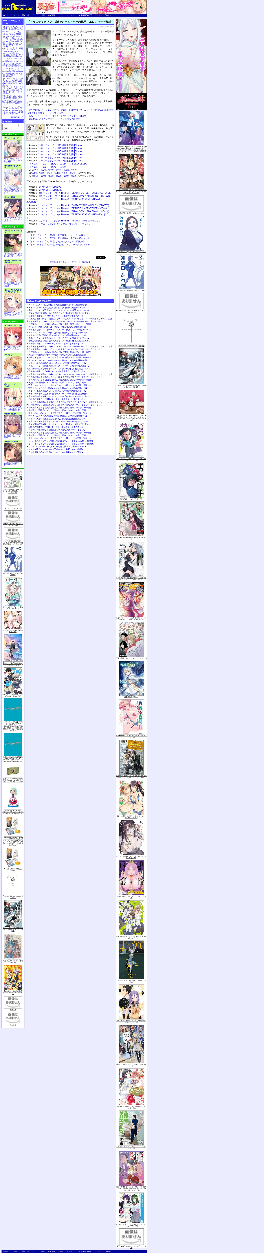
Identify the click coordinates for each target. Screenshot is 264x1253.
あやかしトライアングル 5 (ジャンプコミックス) (13, 608)
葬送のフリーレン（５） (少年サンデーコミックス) (131, 1065)
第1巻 (35, 169)
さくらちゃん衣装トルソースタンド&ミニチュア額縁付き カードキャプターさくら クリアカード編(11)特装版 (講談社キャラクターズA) (131, 417)
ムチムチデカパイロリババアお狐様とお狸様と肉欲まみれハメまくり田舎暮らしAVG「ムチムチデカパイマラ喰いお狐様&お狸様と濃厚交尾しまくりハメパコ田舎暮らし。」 (12, 100)
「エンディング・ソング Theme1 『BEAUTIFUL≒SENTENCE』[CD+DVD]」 (70, 192)
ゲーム (61, 15)
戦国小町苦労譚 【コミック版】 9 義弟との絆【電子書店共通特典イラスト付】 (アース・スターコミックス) (131, 1188)
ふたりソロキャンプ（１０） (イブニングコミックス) (131, 1147)
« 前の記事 (53, 261)
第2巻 (43, 169)
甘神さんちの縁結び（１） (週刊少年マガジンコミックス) (131, 1107)
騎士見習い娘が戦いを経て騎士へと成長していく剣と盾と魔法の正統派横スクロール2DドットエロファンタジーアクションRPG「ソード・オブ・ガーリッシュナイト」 (12, 65)
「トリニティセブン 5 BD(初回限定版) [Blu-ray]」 (57, 157)
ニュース (15, 15)
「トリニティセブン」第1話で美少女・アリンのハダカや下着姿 (59, 244)
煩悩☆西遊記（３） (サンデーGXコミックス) (131, 897)
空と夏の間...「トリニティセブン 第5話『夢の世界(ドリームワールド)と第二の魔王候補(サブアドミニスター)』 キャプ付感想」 (69, 111)
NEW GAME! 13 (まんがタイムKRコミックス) (131, 1247)
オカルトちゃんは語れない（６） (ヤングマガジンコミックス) (131, 459)
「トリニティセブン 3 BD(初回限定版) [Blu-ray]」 (57, 151)
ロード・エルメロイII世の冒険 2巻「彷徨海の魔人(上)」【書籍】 (13, 929)
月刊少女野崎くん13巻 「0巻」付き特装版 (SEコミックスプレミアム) (13, 491)
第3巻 (51, 169)
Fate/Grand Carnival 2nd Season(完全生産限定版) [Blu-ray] (13, 992)
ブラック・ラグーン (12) (13, 508)
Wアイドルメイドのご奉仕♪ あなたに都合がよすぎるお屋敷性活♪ (57, 304)
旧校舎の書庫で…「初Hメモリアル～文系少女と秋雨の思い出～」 (57, 315)
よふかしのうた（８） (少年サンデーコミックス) (131, 981)
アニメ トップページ (70, 261)
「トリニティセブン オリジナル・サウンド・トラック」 (60, 223)
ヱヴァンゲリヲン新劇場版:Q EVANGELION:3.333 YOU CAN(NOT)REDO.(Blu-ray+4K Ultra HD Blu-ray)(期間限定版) (13, 759)
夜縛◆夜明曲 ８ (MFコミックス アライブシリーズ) (131, 736)
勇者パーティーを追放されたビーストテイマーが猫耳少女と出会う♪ (58, 310)
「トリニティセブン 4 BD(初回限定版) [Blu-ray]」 (57, 154)
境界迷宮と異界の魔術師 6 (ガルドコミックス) (131, 538)
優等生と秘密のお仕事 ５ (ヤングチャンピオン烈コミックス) (131, 817)
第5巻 (66, 169)
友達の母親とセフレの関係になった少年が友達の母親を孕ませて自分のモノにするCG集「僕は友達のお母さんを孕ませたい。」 (12, 81)
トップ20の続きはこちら (15, 117)
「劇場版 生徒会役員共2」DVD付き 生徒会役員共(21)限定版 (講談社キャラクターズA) (13, 542)
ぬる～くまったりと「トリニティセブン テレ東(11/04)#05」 (58, 115)
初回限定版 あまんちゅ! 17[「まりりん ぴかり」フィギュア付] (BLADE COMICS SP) (13, 811)
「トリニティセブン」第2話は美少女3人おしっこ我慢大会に (58, 241)
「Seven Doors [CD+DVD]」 (46, 186)
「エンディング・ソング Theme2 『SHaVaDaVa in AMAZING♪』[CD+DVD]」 (71, 195)
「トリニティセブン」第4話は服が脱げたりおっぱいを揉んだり (59, 235)
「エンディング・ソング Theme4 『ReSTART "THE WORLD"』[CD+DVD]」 (70, 205)
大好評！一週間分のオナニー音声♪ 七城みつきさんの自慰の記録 (57, 326)
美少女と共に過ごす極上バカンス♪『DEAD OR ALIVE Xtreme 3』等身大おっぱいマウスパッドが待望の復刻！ (12, 50)
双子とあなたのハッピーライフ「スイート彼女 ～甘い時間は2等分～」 (60, 329)
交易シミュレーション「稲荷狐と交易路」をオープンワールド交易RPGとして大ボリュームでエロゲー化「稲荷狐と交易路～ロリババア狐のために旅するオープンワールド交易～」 (12, 41)
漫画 (43, 15)
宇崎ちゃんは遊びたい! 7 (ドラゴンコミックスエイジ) (13, 695)
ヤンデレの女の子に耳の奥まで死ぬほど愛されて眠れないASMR (57, 446)
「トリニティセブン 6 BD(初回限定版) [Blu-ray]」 (57, 160)
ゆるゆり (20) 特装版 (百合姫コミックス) (13, 631)
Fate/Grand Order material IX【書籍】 (13, 897)
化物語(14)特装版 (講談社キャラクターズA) (13, 524)
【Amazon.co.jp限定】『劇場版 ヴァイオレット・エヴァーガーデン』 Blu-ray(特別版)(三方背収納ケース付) (13, 662)
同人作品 (25, 15)
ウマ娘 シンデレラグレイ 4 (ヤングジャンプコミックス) (131, 311)
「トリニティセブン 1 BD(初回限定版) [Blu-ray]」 (57, 145)
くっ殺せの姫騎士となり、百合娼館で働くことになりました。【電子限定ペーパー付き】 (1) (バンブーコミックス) (131, 191)
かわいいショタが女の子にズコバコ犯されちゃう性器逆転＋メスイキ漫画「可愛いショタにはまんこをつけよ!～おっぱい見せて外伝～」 (12, 110)
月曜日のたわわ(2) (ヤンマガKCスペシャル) (131, 252)
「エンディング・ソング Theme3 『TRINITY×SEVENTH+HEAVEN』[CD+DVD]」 (65, 200)
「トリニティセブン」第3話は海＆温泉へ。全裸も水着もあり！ (59, 238)
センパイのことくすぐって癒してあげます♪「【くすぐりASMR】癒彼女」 (61, 440)
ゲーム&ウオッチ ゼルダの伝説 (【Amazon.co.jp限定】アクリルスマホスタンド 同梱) (13, 780)
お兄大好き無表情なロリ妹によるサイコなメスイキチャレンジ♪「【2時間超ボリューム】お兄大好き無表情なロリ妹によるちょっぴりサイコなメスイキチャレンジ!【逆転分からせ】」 (69, 320)
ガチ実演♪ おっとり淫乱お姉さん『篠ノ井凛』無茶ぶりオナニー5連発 (59, 324)
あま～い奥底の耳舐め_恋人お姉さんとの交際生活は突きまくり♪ (57, 307)
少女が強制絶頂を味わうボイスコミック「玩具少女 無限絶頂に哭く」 (59, 312)
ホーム (6, 15)
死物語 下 (13, 1009)
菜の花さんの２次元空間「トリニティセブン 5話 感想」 (55, 119)
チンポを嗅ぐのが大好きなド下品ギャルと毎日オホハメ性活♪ (55, 449)
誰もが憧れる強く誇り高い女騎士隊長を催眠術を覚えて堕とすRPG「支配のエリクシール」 (12, 57)
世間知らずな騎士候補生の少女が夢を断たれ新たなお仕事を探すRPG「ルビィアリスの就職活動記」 (12, 74)
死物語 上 (13, 1025)
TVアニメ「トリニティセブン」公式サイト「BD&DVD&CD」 (58, 163)
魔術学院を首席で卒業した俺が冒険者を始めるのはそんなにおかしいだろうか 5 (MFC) (131, 776)
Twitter (108, 15)
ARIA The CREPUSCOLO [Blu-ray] (13, 869)
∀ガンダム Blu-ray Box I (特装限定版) (13, 961)
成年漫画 (51, 15)
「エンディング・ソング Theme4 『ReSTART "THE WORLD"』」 (65, 220)
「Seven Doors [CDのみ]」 (46, 189)
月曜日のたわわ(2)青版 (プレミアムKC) (13, 574)
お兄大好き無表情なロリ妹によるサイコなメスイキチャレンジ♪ (56, 429)
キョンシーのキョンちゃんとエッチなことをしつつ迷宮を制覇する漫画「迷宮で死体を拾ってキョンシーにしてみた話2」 (12, 90)
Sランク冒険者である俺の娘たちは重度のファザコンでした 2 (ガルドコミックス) (131, 578)
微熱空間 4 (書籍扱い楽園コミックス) (131, 213)
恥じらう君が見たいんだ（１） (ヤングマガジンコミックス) (131, 857)
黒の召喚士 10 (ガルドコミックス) (131, 499)
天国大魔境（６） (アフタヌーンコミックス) (131, 658)
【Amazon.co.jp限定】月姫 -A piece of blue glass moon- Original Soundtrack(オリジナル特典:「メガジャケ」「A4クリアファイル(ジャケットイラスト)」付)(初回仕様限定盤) (131, 148)
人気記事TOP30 (85, 15)
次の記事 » (87, 261)
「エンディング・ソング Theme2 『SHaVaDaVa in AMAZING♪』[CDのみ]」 (70, 211)
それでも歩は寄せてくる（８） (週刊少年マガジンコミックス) (131, 1021)
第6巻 (74, 169)
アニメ (35, 15)
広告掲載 (98, 15)
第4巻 (58, 169)
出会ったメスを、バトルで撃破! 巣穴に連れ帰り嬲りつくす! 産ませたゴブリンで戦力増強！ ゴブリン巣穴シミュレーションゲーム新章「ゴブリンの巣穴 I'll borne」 (12, 30)
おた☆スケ (71, 15)
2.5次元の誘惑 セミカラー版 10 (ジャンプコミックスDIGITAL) (131, 1225)
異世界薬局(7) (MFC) (131, 697)
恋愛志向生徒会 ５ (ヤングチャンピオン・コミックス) (131, 937)
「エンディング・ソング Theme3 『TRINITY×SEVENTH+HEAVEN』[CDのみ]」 (68, 216)
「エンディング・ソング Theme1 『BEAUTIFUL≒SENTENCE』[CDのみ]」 (69, 208)
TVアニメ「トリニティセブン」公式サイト (49, 166)
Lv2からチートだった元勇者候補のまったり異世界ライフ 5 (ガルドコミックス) (131, 619)
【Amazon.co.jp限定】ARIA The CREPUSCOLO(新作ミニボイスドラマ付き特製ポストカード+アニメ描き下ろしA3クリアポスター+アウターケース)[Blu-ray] (13, 841)
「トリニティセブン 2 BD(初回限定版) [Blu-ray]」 (57, 148)
